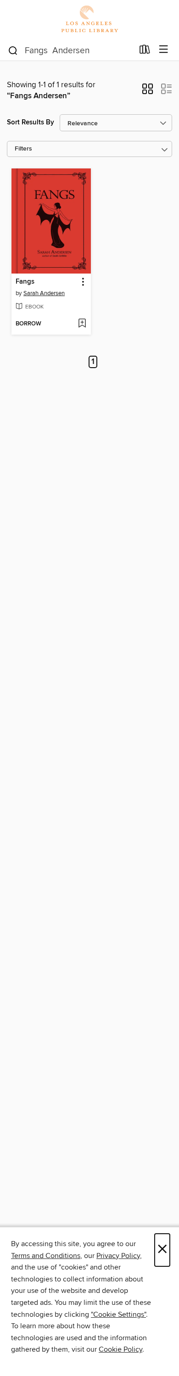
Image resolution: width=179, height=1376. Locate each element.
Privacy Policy (118, 1255)
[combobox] (70, 50)
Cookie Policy (120, 1349)
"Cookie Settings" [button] (118, 1314)
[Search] (13, 50)
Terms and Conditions (45, 1255)
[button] (147, 91)
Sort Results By (30, 122)
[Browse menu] (163, 50)
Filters (23, 149)
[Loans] (144, 51)
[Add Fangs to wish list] (82, 324)
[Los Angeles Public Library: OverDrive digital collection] (89, 19)
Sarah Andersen (44, 293)
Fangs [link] (25, 282)
